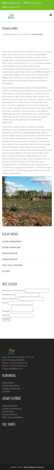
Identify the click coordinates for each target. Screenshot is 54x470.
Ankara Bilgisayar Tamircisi (34, 467)
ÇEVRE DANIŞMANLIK (12, 242)
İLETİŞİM (6, 271)
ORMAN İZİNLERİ (9, 259)
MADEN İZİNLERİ (9, 254)
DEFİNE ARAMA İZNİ (11, 248)
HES (38, 72)
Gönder (6, 319)
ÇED (29, 156)
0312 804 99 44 (13, 7)
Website (5, 315)
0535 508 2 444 (35, 3)
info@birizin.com (14, 3)
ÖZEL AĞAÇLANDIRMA (12, 265)
